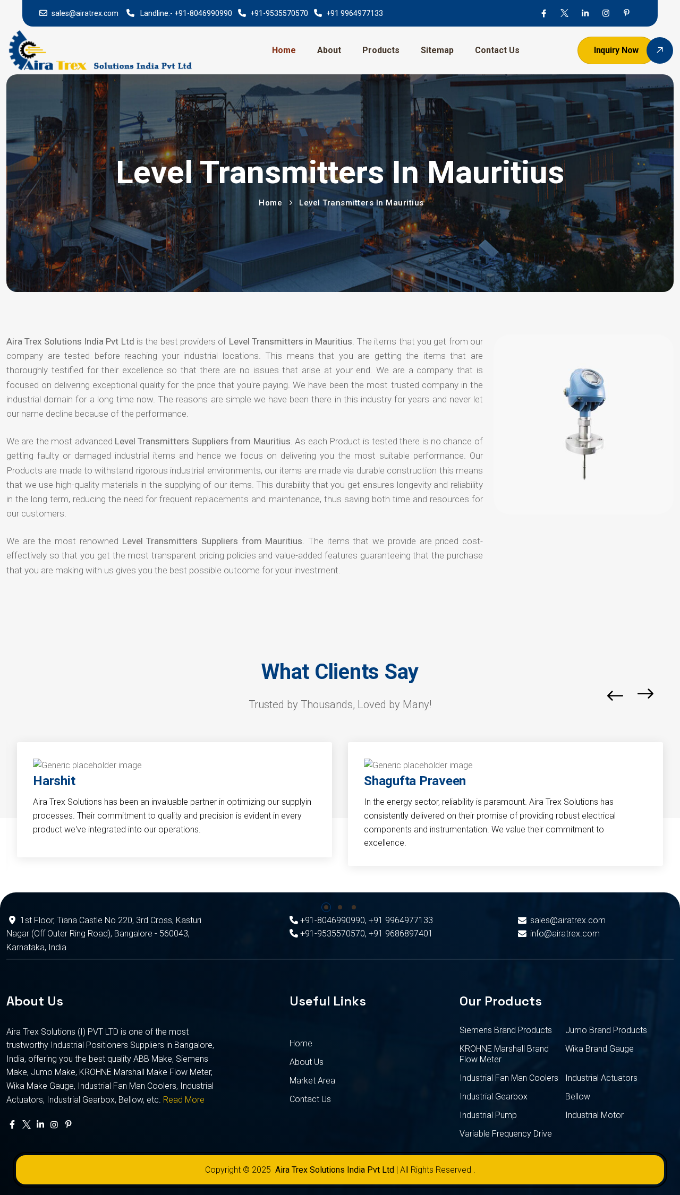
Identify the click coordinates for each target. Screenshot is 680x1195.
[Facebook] (543, 13)
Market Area (312, 1081)
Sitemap (437, 50)
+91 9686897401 (401, 934)
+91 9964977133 (354, 13)
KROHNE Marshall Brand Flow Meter (504, 1054)
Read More (184, 1100)
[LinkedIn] (585, 13)
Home (284, 50)
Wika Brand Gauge (599, 1049)
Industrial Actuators (601, 1078)
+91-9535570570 (279, 13)
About (329, 50)
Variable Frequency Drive (506, 1134)
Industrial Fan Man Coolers (509, 1078)
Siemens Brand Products (506, 1030)
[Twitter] (564, 13)
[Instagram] (605, 13)
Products (381, 50)
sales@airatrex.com (85, 13)
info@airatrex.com (565, 934)
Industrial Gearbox (494, 1096)
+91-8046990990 (203, 13)
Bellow (577, 1096)
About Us (307, 1062)
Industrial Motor (594, 1115)
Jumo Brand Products (606, 1030)
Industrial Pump (488, 1115)
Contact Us (497, 50)
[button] (326, 907)
